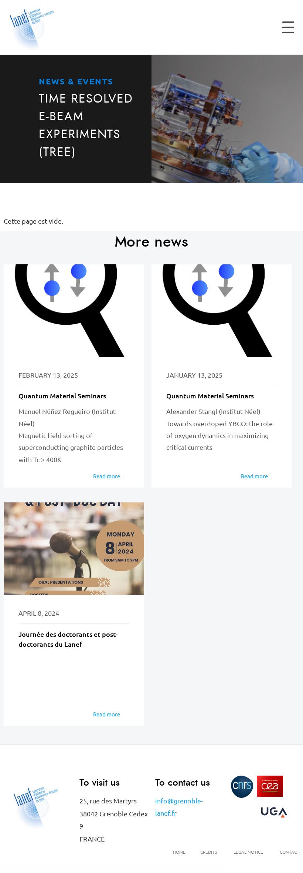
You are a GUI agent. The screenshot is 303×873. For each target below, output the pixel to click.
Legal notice (248, 852)
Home (179, 852)
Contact (289, 852)
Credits (208, 852)
